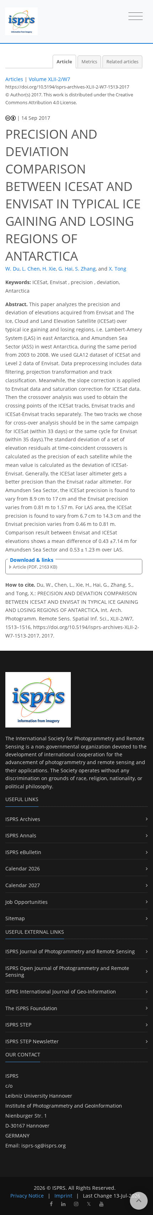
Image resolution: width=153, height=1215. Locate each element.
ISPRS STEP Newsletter (32, 1041)
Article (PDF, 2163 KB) (35, 567)
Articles (14, 79)
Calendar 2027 (22, 885)
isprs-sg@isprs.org (43, 1145)
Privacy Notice (27, 1195)
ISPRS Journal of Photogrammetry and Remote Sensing (70, 951)
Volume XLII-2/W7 (49, 79)
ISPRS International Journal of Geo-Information (60, 991)
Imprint (63, 1195)
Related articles (122, 62)
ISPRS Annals (20, 835)
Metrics (89, 62)
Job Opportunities (26, 902)
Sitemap (15, 918)
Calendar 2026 (22, 868)
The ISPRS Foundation (31, 1008)
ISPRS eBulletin (23, 852)
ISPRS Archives (22, 819)
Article (64, 62)
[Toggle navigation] (135, 16)
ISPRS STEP (18, 1024)
